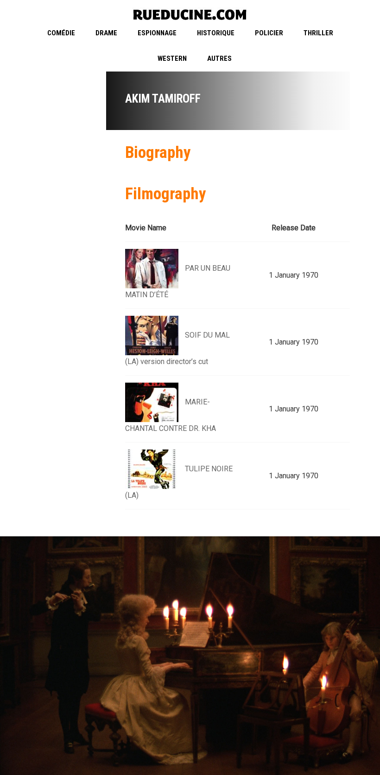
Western (172, 58)
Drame (106, 33)
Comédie (61, 33)
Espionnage (157, 33)
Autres (219, 58)
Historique (215, 33)
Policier (269, 33)
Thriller (318, 33)
